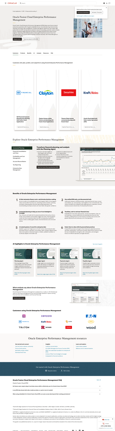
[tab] (22, 148)
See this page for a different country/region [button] (85, 16)
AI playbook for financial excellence (54, 356)
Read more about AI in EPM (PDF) (31, 39)
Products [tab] (22, 53)
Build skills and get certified (21, 350)
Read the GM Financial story (23, 127)
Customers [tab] (15, 53)
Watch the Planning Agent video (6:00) (22, 273)
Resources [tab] (46, 53)
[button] (5, 3)
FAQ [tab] (52, 53)
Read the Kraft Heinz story (90, 127)
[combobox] (57, 3)
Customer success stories (52, 346)
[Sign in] (107, 3)
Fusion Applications (17, 11)
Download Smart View (20, 352)
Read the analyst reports (19, 298)
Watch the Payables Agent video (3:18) (90, 273)
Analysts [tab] (39, 53)
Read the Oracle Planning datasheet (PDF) (48, 167)
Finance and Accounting (31, 11)
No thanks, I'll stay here (97, 12)
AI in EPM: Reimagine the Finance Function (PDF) (57, 348)
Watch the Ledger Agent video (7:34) (46, 274)
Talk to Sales (66, 370)
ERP (23, 11)
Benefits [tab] (29, 53)
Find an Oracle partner (20, 348)
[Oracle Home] (12, 3)
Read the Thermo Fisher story (68, 127)
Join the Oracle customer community (24, 346)
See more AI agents (97, 244)
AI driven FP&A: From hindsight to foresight (56, 354)
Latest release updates (81, 346)
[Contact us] (109, 3)
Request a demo (17, 39)
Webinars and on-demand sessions (84, 348)
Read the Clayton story (44, 127)
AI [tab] (34, 53)
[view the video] (23, 254)
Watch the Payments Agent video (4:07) (68, 273)
